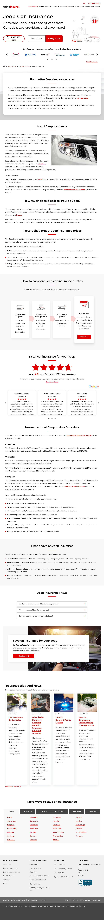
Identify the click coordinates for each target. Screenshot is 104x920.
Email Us (33, 872)
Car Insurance (24, 66)
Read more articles (12, 786)
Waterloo (11, 840)
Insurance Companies (11, 872)
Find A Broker (8, 876)
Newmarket (12, 828)
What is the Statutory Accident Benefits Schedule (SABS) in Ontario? (38, 725)
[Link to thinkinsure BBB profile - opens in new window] (85, 883)
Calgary (79, 817)
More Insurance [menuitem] (73, 6)
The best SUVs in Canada (74, 486)
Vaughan (79, 836)
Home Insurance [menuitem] (45, 6)
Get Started (84, 336)
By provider (76, 811)
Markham (56, 825)
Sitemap (43, 900)
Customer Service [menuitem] (93, 6)
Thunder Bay (58, 836)
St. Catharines (81, 832)
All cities (56, 840)
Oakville (79, 828)
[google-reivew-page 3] (55, 418)
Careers (6, 880)
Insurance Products (10, 868)
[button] (6, 403)
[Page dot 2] (52, 59)
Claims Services (35, 868)
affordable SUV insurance (74, 190)
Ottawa (33, 832)
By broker (92, 811)
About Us (7, 865)
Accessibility (32, 900)
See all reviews (52, 382)
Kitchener (34, 825)
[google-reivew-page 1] (48, 418)
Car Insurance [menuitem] (33, 6)
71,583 (40, 179)
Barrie (9, 817)
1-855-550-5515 (40, 880)
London (79, 821)
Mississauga (80, 825)
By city (11, 811)
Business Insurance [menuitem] (60, 6)
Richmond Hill (58, 832)
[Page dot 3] (56, 59)
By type (44, 811)
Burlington (57, 817)
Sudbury (10, 836)
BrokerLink (19, 906)
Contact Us (34, 865)
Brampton (34, 817)
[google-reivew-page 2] (52, 418)
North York (57, 828)
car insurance (82, 98)
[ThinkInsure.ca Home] (4, 66)
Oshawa (10, 832)
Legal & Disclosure (18, 900)
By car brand (60, 811)
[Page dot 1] (47, 59)
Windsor (33, 840)
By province (27, 811)
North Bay (34, 828)
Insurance (12, 66)
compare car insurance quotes (79, 435)
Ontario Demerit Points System (63, 720)
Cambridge (11, 821)
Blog (5, 883)
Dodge (19, 215)
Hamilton (56, 821)
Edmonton (34, 821)
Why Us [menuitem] (83, 6)
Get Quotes (54, 38)
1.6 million (41, 164)
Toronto (33, 836)
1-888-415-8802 (42, 876)
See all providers (91, 62)
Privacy (6, 900)
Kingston (10, 825)
